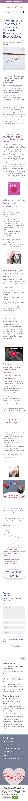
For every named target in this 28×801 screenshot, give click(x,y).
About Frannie (8, 741)
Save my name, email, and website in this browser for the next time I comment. (14, 639)
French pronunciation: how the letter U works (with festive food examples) (13, 726)
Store (6, 755)
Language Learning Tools (12, 748)
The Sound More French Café (13, 758)
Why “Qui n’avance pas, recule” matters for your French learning (13, 701)
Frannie (6, 40)
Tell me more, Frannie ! (14, 574)
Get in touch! (8, 752)
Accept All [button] (15, 797)
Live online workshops (11, 745)
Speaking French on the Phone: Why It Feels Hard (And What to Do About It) (14, 679)
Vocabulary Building (15, 42)
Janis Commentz (8, 706)
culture (17, 40)
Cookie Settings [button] (6, 797)
